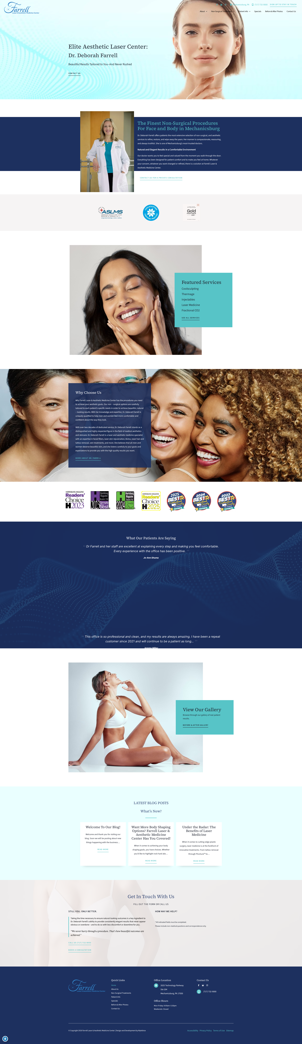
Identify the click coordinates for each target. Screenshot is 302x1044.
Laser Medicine (191, 305)
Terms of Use (219, 1030)
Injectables (188, 299)
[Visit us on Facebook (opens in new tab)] (217, 4)
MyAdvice (142, 1030)
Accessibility (192, 1030)
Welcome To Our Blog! (103, 827)
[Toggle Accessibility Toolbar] (5, 1039)
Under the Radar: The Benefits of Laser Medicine (199, 831)
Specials (114, 1001)
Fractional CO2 (191, 310)
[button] (283, 4)
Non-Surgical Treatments (121, 993)
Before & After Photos (119, 1004)
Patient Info (115, 997)
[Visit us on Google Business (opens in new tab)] (221, 4)
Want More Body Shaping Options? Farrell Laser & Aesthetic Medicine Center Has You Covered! (151, 833)
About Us (114, 989)
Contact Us (115, 1008)
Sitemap (230, 1030)
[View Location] (231, 5)
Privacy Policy (206, 1030)
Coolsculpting (190, 289)
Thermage (188, 294)
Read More (103, 849)
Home (113, 985)
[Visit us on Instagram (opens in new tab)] (225, 4)
